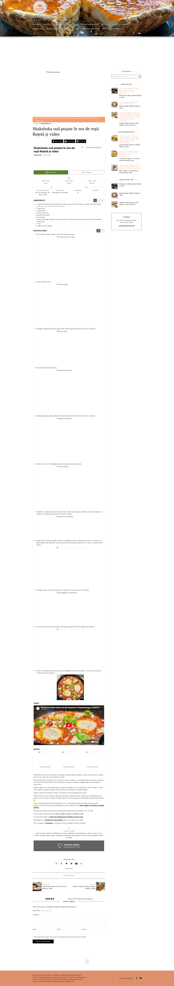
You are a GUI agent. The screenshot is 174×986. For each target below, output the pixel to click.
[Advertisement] (87, 53)
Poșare (75, 118)
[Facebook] (61, 864)
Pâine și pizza (38, 29)
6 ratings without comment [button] (84, 899)
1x (95, 200)
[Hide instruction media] (102, 230)
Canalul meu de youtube (53, 820)
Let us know (68, 847)
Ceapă (37, 118)
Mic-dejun (37, 24)
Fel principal (59, 24)
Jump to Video (70, 141)
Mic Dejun (61, 118)
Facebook (49, 823)
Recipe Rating (36, 910)
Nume (35, 929)
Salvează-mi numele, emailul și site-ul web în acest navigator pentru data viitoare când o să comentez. (60, 937)
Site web (84, 929)
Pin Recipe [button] (88, 172)
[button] (34, 155)
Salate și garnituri (90, 24)
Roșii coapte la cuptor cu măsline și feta (69, 814)
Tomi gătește (47, 17)
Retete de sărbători (91, 29)
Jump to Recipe (58, 141)
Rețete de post (53, 29)
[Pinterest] (71, 864)
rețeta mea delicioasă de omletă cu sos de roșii (66, 817)
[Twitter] (66, 864)
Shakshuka (69, 868)
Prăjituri (105, 24)
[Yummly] (76, 864)
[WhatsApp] (81, 864)
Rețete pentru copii (70, 29)
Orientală (68, 118)
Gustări (47, 24)
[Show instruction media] (98, 230)
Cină (41, 118)
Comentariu (36, 914)
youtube (139, 33)
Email (59, 929)
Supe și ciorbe (73, 24)
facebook (134, 33)
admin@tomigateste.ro (127, 226)
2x (99, 200)
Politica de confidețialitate (126, 978)
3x (102, 200)
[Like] (56, 864)
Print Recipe (82, 141)
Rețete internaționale (112, 29)
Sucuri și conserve (120, 24)
